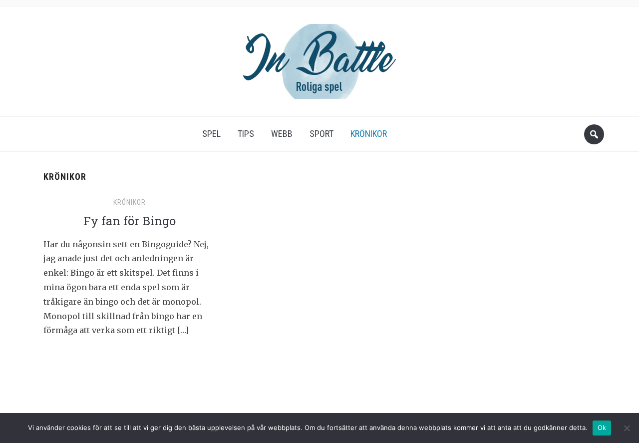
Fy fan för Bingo (129, 221)
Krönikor (368, 133)
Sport (321, 133)
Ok (602, 428)
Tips (246, 133)
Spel (211, 133)
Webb (282, 133)
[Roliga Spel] (319, 58)
